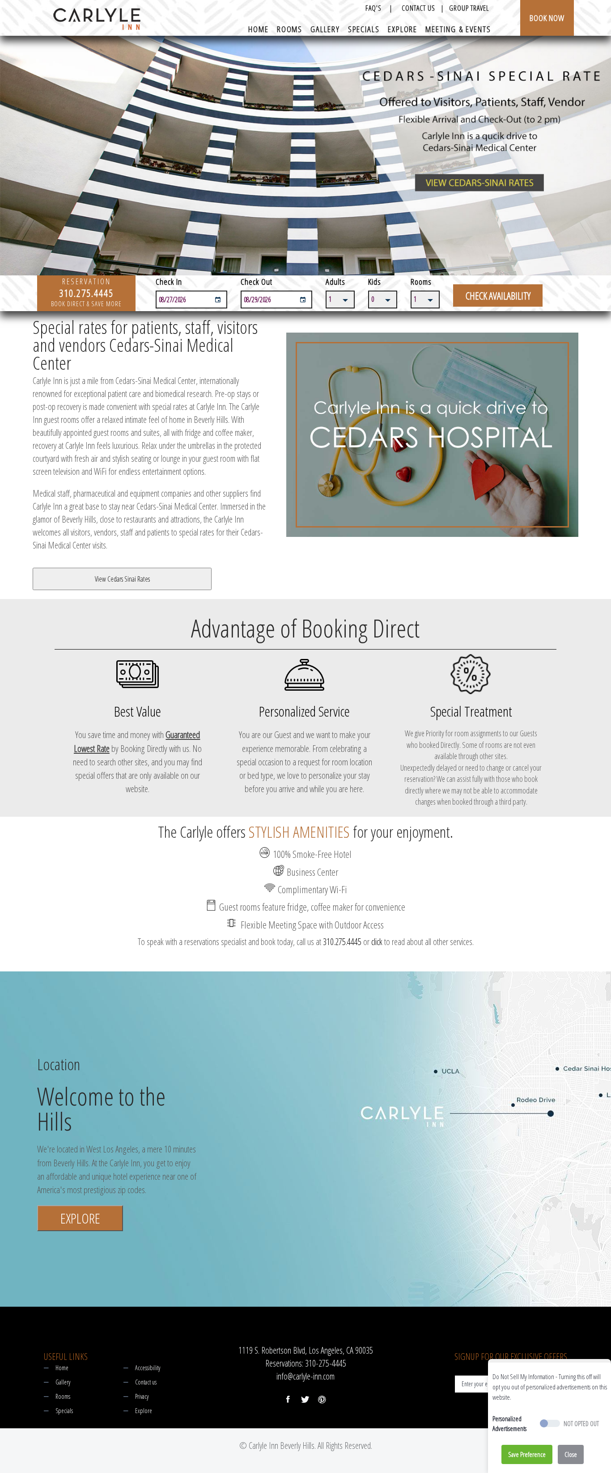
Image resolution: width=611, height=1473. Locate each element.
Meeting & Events (458, 29)
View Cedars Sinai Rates (122, 579)
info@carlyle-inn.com (305, 1376)
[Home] (97, 22)
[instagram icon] (322, 1399)
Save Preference (527, 1454)
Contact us (146, 1382)
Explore (402, 29)
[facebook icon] (288, 1399)
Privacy (142, 1396)
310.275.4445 (342, 942)
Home (258, 29)
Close (570, 1454)
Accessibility (147, 1367)
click (376, 942)
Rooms (290, 29)
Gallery (324, 29)
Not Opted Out (581, 1423)
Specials (364, 29)
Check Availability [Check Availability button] (498, 296)
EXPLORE (80, 1218)
